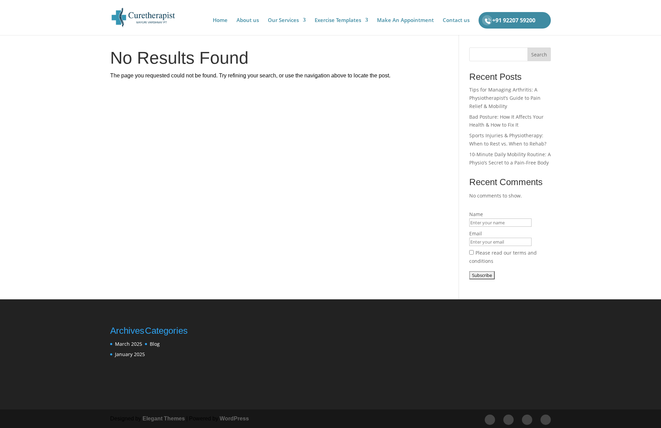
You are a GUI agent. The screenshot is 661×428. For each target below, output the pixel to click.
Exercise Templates (338, 20)
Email (475, 233)
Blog (155, 344)
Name (476, 214)
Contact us (456, 20)
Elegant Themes (164, 418)
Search (539, 54)
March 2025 (128, 344)
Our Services (283, 20)
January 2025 (130, 354)
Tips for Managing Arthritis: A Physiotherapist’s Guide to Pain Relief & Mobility (505, 97)
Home (220, 20)
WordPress (234, 418)
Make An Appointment (405, 20)
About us (248, 20)
